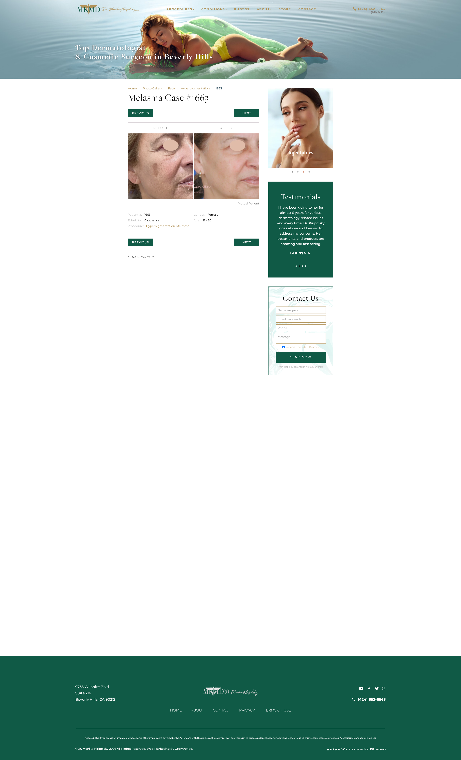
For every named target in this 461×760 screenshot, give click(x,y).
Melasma (182, 226)
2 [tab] (298, 172)
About (263, 9)
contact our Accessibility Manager (344, 738)
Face (171, 88)
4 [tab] (309, 172)
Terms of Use (277, 710)
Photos (242, 9)
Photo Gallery (152, 88)
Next (246, 113)
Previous (140, 113)
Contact (307, 9)
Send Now (300, 357)
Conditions (213, 9)
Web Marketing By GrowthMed (169, 748)
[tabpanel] (300, 128)
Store (285, 9)
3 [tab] (303, 172)
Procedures (179, 9)
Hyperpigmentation (195, 88)
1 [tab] (292, 172)
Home (132, 88)
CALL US (371, 738)
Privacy (310, 367)
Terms (319, 367)
